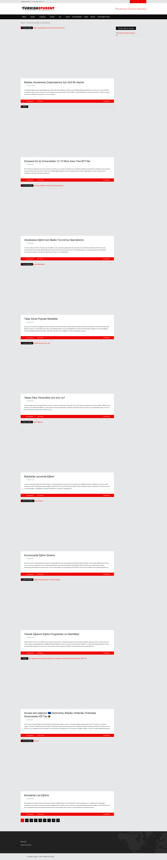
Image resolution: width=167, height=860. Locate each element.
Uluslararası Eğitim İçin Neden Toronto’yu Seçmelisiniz (54, 239)
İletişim (23, 842)
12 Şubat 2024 (30, 798)
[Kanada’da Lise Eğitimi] (67, 765)
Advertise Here (26, 845)
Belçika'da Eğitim (27, 27)
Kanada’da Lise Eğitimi (36, 795)
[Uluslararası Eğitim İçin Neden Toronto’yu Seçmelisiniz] (67, 210)
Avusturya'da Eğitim (28, 500)
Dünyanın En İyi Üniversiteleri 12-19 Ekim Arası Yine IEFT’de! (57, 161)
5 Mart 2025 (29, 720)
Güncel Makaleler (27, 264)
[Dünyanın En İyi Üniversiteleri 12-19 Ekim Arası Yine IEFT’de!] (67, 131)
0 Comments (29, 101)
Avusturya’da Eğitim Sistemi (39, 555)
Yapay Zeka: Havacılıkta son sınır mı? (44, 397)
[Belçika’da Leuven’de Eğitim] (67, 446)
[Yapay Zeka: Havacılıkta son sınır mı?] (67, 368)
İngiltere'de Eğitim (27, 579)
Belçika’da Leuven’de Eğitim (39, 476)
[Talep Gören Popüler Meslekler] (67, 289)
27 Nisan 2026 (30, 85)
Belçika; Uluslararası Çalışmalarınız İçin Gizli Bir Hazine (54, 82)
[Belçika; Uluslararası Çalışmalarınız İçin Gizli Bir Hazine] (67, 52)
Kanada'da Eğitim (27, 185)
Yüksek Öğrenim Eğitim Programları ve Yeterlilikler (51, 634)
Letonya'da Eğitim (27, 343)
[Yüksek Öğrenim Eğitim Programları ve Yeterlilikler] (67, 604)
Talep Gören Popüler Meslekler (41, 318)
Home (23, 23)
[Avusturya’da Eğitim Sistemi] (67, 525)
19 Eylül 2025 (30, 164)
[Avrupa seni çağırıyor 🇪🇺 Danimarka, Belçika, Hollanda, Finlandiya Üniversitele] (67, 683)
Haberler (25, 106)
